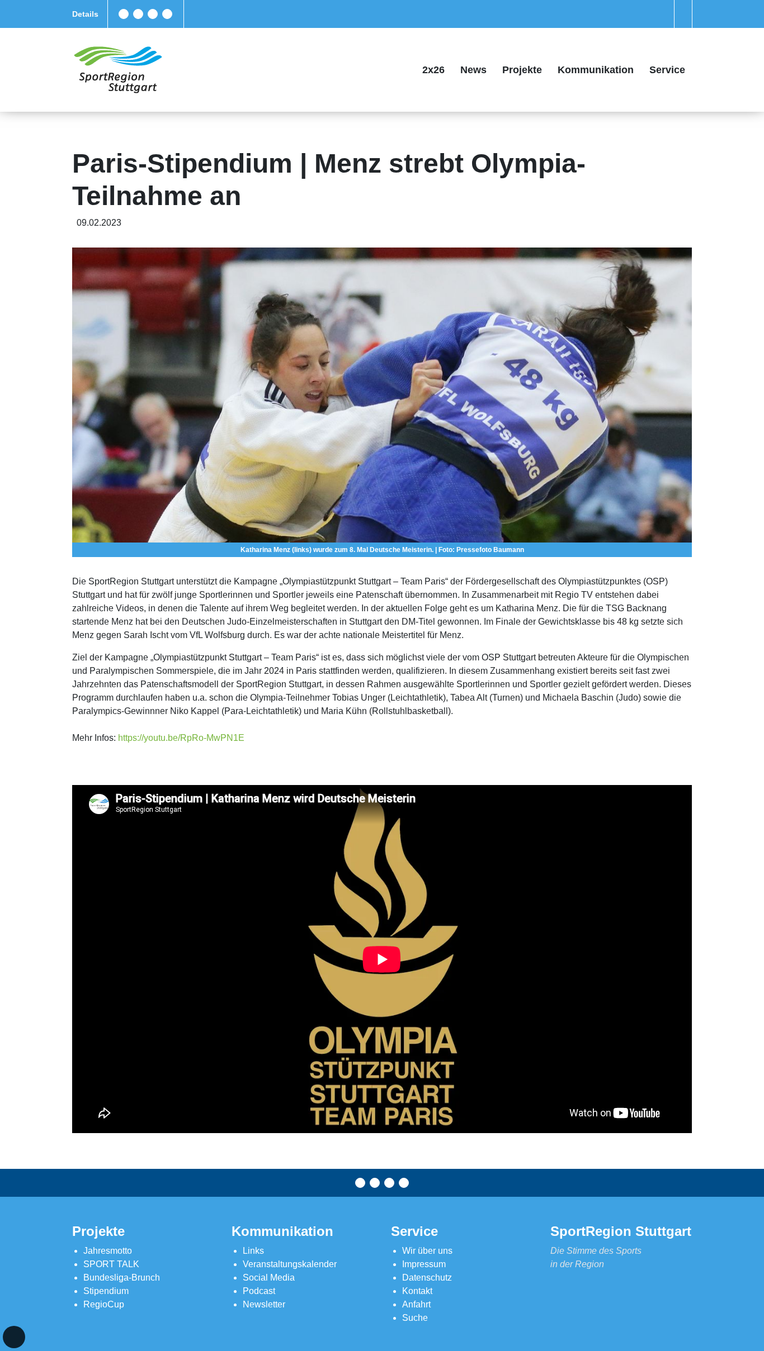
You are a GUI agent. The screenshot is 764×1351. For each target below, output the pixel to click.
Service (667, 69)
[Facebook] (124, 14)
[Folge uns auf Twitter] (138, 14)
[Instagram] (153, 14)
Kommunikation (596, 69)
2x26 (433, 69)
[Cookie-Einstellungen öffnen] (14, 1337)
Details (85, 13)
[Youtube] (167, 14)
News (473, 69)
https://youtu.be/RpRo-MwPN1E (181, 738)
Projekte (522, 69)
